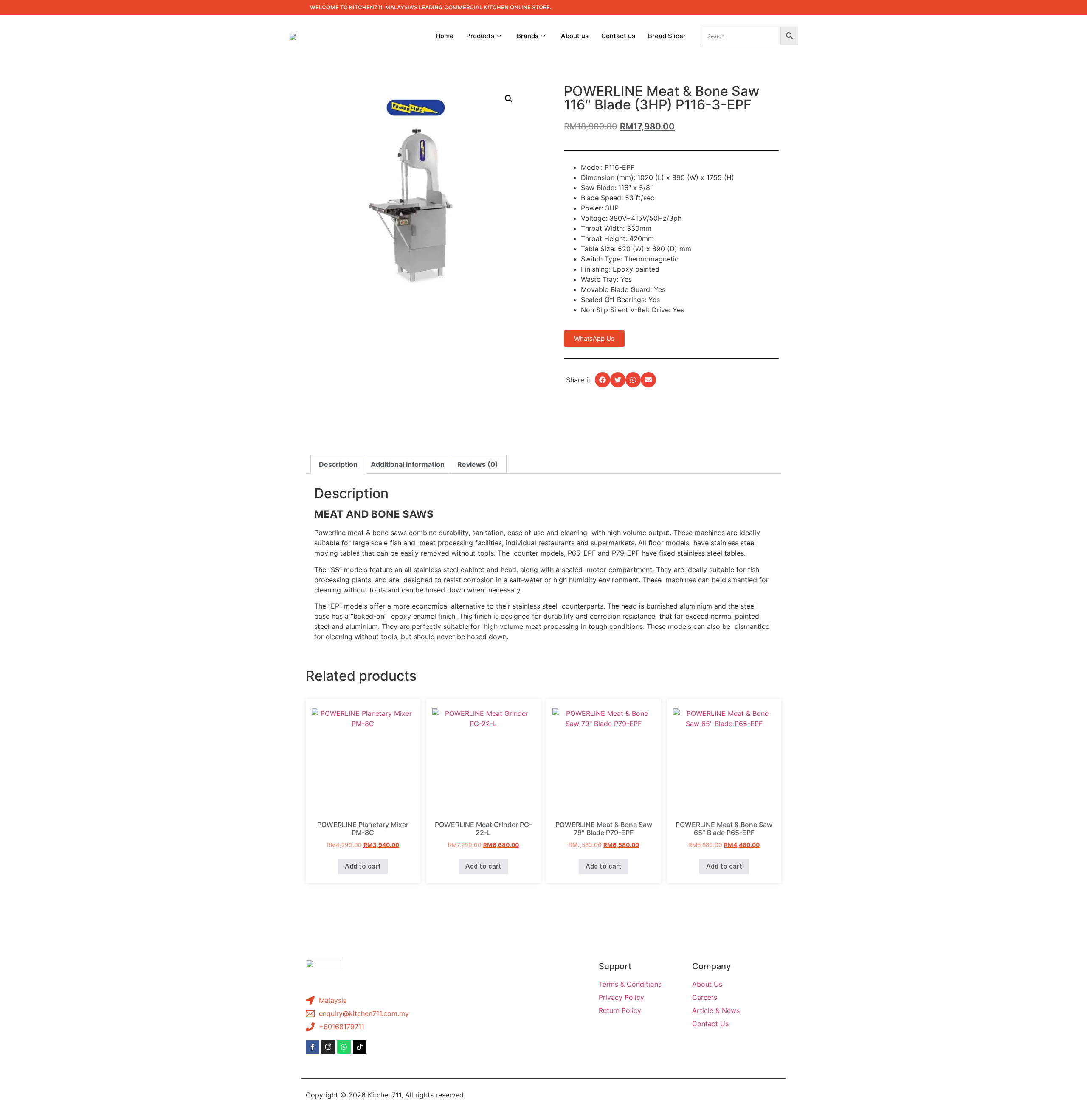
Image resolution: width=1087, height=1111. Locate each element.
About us (575, 36)
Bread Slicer (667, 36)
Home (444, 36)
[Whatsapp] (344, 1047)
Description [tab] (338, 464)
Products (480, 36)
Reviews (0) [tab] (477, 464)
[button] (508, 99)
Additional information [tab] (408, 464)
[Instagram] (328, 1047)
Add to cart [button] (363, 866)
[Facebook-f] (312, 1047)
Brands (527, 36)
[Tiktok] (359, 1047)
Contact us (618, 36)
